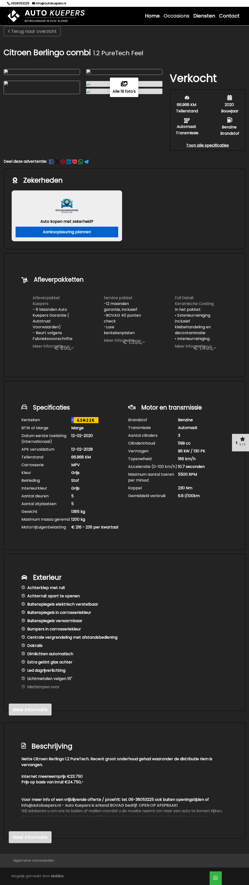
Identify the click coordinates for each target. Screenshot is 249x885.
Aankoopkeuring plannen (67, 232)
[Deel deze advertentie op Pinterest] (63, 161)
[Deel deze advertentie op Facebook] (52, 161)
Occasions (176, 15)
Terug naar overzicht (33, 31)
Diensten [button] (204, 15)
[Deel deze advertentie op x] (57, 161)
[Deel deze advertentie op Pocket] (75, 161)
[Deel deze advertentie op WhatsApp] (81, 161)
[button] (207, 145)
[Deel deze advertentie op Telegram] (86, 161)
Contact (229, 15)
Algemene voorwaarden (33, 860)
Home (152, 15)
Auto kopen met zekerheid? (66, 221)
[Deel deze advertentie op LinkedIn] (69, 161)
